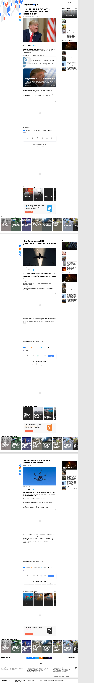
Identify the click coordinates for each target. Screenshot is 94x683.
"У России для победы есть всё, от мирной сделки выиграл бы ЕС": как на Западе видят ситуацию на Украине (71, 58)
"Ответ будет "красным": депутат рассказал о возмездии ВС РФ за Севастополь (37, 542)
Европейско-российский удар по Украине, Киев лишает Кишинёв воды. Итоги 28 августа (69, 47)
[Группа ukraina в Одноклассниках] (41, 658)
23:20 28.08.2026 (26, 465)
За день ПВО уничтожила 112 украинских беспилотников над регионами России (38, 322)
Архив (38, 663)
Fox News (42, 55)
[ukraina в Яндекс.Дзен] (45, 658)
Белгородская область (37, 365)
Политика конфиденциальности (33, 671)
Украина (43, 365)
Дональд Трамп (38, 146)
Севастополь (44, 583)
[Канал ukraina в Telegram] (37, 658)
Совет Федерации (26, 583)
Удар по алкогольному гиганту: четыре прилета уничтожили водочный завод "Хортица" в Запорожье (71, 64)
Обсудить (51, 356)
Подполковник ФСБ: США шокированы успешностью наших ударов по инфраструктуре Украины (72, 53)
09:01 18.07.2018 (26, 16)
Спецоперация (39, 585)
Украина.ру (32, 583)
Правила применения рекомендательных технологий (37, 672)
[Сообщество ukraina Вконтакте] (28, 658)
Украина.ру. (40, 341)
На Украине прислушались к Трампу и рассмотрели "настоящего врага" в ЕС (72, 68)
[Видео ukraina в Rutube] (50, 658)
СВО (54, 583)
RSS (41, 663)
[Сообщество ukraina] (33, 658)
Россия (43, 146)
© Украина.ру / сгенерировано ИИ (28, 267)
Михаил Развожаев (38, 583)
